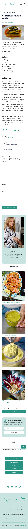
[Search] (23, 447)
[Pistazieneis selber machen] (13, 352)
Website (4, 199)
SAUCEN (14, 468)
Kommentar (5, 165)
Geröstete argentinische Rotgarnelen (11, 302)
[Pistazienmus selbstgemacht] (13, 319)
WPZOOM (23, 525)
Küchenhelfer (14, 411)
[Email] (9, 130)
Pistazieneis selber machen (8, 368)
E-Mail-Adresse (6, 191)
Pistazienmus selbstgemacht (9, 335)
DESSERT (14, 472)
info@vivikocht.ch (21, 449)
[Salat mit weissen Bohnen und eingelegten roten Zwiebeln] (13, 385)
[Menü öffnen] (21, 4)
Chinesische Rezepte (11, 136)
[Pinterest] (4, 130)
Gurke (7, 137)
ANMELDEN (14, 432)
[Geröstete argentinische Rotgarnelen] (13, 286)
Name (4, 184)
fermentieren (20, 136)
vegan (11, 137)
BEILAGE (14, 465)
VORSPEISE (14, 458)
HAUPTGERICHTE (14, 462)
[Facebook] (6, 130)
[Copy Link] (12, 130)
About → (14, 261)
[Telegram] (15, 130)
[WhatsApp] (18, 130)
